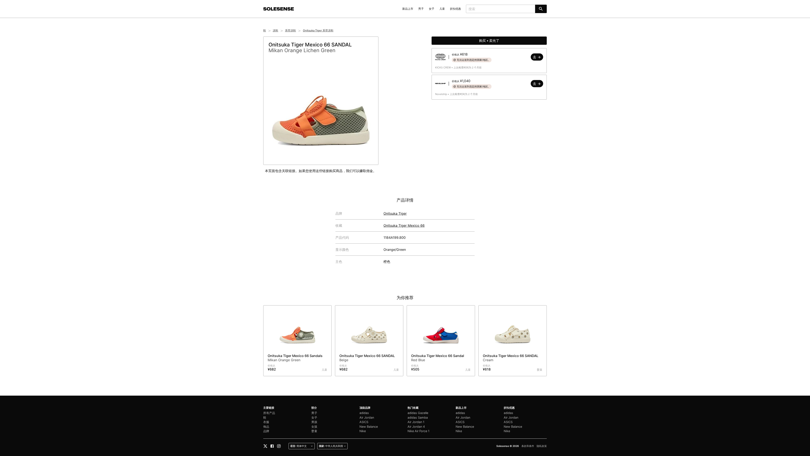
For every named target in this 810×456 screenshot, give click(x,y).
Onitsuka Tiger (395, 213)
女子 (431, 8)
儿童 (442, 8)
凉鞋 (275, 30)
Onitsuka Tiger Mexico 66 (404, 225)
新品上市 (407, 8)
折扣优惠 (455, 8)
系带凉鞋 (290, 30)
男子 (421, 8)
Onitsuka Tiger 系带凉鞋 (318, 30)
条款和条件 (527, 446)
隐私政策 (542, 446)
